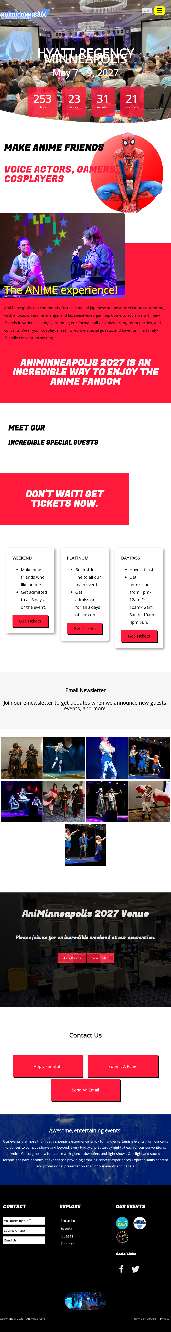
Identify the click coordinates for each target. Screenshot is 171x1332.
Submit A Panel (122, 1066)
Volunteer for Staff (17, 1221)
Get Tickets (30, 621)
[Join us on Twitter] (135, 1268)
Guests (67, 1236)
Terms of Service (145, 1319)
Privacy (164, 1319)
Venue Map (100, 958)
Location (68, 1220)
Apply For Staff (48, 1066)
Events (67, 1228)
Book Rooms (72, 958)
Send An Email (85, 1090)
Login (147, 10)
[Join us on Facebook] (122, 1268)
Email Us (10, 1240)
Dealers (67, 1243)
